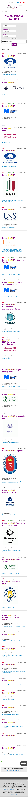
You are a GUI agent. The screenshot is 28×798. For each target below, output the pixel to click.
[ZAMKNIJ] (14, 794)
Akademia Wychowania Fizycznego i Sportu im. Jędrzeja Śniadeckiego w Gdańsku (13, 481)
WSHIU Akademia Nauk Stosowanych (11, 640)
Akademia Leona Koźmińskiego (9, 74)
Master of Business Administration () (11, 617)
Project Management (11, 371)
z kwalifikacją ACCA (9, 491)
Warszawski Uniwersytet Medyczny (10, 442)
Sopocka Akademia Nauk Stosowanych (11, 514)
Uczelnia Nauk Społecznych (8, 227)
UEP (10, 394)
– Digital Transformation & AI (12, 283)
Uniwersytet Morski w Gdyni (8, 607)
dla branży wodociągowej (8, 342)
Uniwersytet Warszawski (8, 699)
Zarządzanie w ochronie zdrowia (13, 524)
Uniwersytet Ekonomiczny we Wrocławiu (11, 684)
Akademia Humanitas (7, 94)
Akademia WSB (6, 142)
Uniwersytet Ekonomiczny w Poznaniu (11, 408)
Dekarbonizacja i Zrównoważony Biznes (11, 307)
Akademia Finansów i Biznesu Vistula (11, 331)
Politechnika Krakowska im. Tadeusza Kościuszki (13, 626)
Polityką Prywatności (9, 789)
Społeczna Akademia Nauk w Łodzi (10, 714)
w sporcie (12, 451)
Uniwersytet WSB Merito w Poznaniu (10, 120)
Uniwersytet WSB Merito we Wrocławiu (11, 274)
